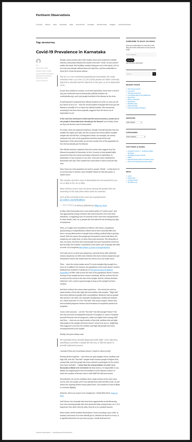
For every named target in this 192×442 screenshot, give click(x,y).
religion (113, 24)
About (47, 24)
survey (46, 78)
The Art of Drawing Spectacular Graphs (140, 161)
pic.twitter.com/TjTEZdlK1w (72, 200)
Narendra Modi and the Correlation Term (141, 159)
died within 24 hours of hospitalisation (94, 247)
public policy (40, 76)
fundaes (91, 24)
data (71, 24)
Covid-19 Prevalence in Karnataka (71, 51)
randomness (102, 24)
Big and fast (131, 97)
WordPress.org (132, 182)
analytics (39, 71)
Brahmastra (131, 101)
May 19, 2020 (101, 205)
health (44, 73)
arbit (55, 24)
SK (37, 65)
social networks (124, 24)
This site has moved (134, 89)
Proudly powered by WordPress (62, 432)
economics (80, 24)
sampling (48, 76)
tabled (130, 157)
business (63, 24)
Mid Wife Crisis (132, 104)
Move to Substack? (133, 99)
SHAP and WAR (132, 106)
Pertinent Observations (53, 15)
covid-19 (38, 73)
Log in (130, 176)
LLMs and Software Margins (137, 108)
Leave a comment (42, 80)
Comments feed (133, 180)
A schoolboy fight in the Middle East (139, 95)
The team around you (134, 93)
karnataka (50, 73)
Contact (39, 24)
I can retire (131, 91)
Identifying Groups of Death (136, 155)
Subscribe (130, 60)
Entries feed (131, 178)
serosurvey (39, 78)
